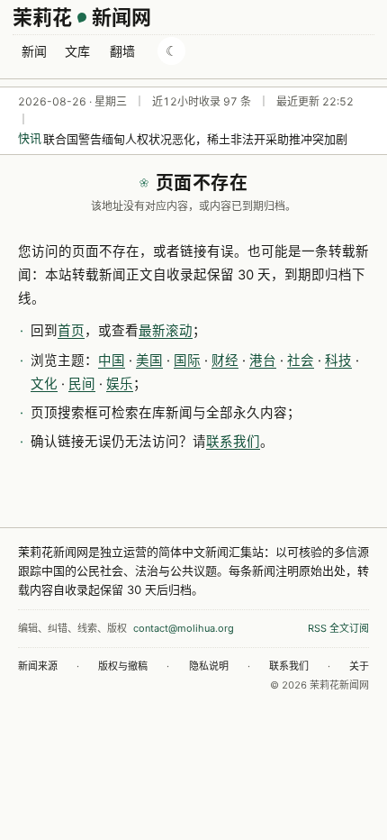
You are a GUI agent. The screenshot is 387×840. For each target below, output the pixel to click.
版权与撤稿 (123, 666)
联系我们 (233, 442)
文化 (44, 384)
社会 (300, 360)
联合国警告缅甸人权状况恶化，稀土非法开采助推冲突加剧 (195, 139)
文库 (77, 51)
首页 (71, 331)
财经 (225, 360)
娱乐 (119, 384)
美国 (149, 360)
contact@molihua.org (183, 628)
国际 (187, 360)
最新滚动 (166, 331)
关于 (359, 666)
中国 (111, 360)
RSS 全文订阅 (338, 628)
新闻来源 (38, 666)
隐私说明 (209, 666)
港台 (262, 360)
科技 (338, 360)
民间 (81, 384)
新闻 (34, 51)
